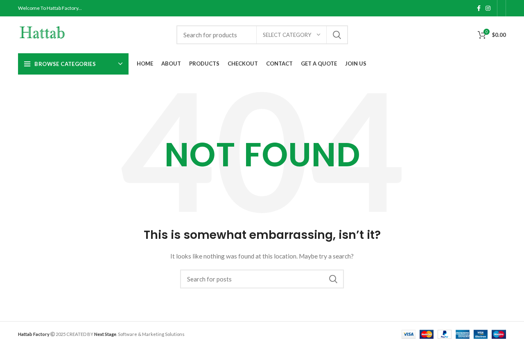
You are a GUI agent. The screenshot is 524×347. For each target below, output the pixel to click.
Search (337, 34)
